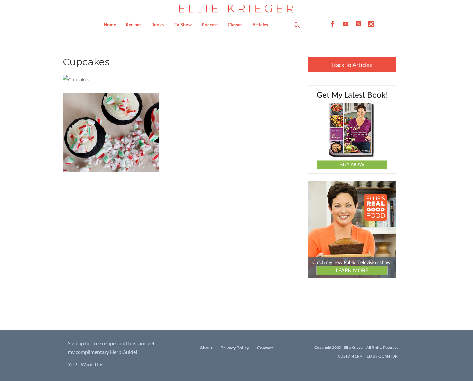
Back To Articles (352, 64)
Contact (265, 347)
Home (110, 24)
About (206, 347)
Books (157, 24)
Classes (235, 24)
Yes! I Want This (85, 364)
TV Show (183, 24)
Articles (260, 24)
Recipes (133, 24)
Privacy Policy (234, 347)
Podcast (210, 24)
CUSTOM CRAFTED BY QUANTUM (368, 356)
